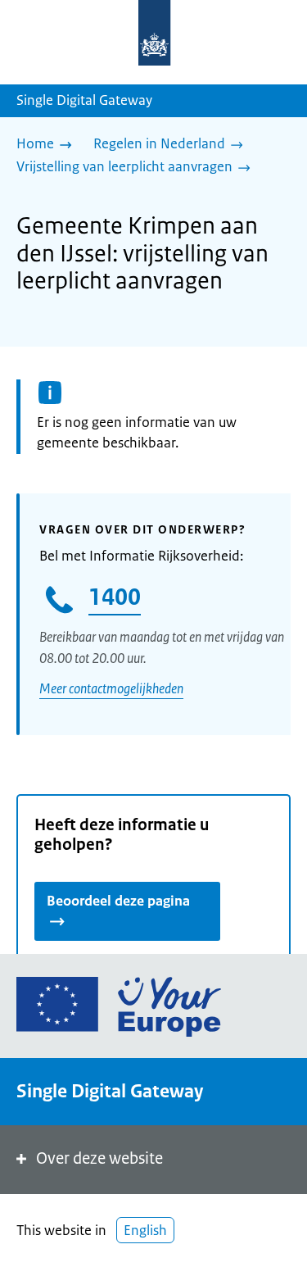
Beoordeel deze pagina (118, 901)
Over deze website (99, 1158)
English (145, 1230)
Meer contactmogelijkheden (111, 688)
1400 (114, 596)
